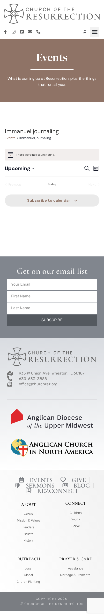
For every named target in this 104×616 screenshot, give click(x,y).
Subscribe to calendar (48, 200)
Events (10, 138)
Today (52, 184)
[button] (94, 32)
